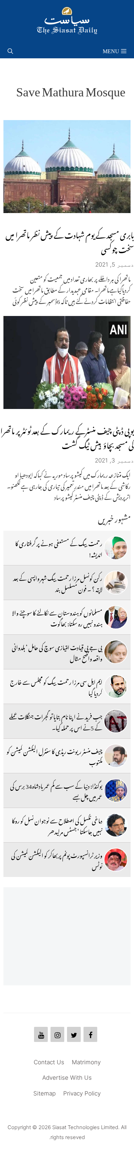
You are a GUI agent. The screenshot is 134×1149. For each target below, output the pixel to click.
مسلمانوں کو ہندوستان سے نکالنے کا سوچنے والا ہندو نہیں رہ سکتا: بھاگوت (57, 617)
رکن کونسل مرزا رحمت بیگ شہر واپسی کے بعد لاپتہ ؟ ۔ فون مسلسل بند (57, 582)
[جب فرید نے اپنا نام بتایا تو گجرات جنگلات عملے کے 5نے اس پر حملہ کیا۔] (116, 721)
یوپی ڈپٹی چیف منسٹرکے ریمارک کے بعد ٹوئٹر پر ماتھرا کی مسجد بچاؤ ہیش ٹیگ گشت (67, 436)
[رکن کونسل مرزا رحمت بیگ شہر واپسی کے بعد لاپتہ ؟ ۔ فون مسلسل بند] (116, 583)
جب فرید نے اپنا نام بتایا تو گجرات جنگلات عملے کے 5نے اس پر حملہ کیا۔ (55, 721)
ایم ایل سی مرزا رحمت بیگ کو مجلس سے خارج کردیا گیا (56, 686)
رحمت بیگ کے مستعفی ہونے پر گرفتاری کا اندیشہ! (58, 548)
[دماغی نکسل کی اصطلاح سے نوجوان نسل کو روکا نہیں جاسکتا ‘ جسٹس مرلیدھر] (116, 825)
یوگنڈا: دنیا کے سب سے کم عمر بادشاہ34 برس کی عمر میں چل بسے (56, 790)
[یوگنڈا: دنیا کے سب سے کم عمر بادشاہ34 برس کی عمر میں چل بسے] (116, 790)
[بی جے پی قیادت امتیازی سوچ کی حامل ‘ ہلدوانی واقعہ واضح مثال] (116, 652)
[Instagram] (57, 1034)
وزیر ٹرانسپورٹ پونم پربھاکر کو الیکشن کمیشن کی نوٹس (56, 859)
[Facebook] (90, 1034)
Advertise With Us (67, 1077)
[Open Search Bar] (10, 49)
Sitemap (44, 1093)
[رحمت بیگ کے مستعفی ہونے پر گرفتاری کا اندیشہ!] (116, 548)
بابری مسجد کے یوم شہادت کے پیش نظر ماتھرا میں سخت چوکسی (69, 240)
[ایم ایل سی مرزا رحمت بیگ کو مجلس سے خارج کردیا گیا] (116, 687)
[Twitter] (74, 1034)
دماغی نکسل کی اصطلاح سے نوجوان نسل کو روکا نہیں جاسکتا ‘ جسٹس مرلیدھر (57, 825)
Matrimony (86, 1062)
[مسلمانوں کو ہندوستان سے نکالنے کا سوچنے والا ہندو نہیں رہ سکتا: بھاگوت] (116, 617)
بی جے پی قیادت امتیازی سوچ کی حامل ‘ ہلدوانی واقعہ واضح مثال (57, 652)
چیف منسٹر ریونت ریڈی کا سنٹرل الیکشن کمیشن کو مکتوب (54, 756)
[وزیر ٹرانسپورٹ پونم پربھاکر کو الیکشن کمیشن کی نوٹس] (116, 860)
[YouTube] (41, 1034)
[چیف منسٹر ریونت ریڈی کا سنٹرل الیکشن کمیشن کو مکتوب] (116, 756)
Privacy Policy (82, 1093)
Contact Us (49, 1062)
